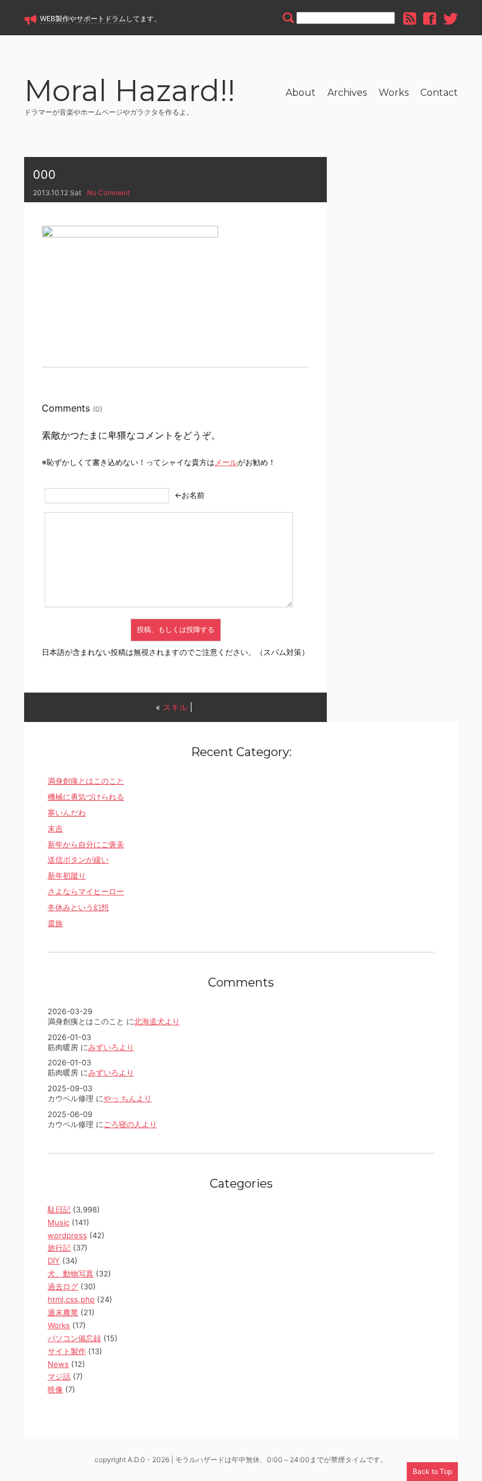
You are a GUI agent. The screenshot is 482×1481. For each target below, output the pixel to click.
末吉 (55, 828)
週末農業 (63, 1312)
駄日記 (59, 1209)
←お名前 (190, 495)
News (58, 1364)
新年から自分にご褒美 (86, 844)
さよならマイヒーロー (86, 891)
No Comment (108, 192)
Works (394, 92)
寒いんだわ (67, 812)
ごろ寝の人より (130, 1124)
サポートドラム (101, 18)
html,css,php (71, 1299)
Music (58, 1222)
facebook (429, 18)
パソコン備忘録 (74, 1338)
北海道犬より (157, 1021)
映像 (55, 1389)
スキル (175, 707)
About (301, 92)
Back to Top (432, 1471)
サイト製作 (67, 1351)
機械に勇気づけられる (86, 796)
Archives (347, 92)
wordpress (67, 1235)
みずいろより (111, 1047)
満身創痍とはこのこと (86, 780)
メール (226, 462)
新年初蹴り (67, 875)
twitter (450, 18)
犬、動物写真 (70, 1273)
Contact (439, 92)
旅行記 (59, 1247)
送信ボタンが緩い (78, 859)
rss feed (409, 18)
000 (44, 174)
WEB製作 (54, 18)
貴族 (55, 923)
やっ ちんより (127, 1098)
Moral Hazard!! (129, 92)
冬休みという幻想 (78, 907)
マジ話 (59, 1376)
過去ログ (63, 1286)
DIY (54, 1260)
